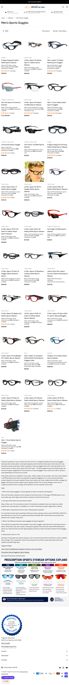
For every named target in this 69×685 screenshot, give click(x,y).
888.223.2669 (5, 643)
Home (3, 18)
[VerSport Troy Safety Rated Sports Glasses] (57, 340)
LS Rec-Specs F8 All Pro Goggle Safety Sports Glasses (32, 189)
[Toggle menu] (2, 7)
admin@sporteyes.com (8, 646)
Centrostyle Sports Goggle (10, 145)
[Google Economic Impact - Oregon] (11, 625)
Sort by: (55, 31)
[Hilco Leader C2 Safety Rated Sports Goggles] (57, 45)
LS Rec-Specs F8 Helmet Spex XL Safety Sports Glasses (33, 62)
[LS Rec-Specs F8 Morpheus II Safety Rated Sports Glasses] (34, 256)
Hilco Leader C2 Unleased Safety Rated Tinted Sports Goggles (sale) (33, 358)
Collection (10, 18)
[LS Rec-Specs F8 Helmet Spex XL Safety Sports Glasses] (34, 45)
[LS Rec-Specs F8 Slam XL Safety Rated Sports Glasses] (11, 382)
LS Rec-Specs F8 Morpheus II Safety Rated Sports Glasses (34, 273)
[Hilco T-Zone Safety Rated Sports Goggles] (57, 87)
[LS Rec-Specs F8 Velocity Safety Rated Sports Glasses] (34, 382)
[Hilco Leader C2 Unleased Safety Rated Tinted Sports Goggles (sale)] (34, 340)
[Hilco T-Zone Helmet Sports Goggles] (11, 425)
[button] (5, 71)
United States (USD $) (10, 667)
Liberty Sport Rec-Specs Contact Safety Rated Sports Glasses (57, 273)
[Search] (63, 7)
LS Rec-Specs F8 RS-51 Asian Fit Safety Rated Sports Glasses (32, 315)
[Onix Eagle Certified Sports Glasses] (57, 214)
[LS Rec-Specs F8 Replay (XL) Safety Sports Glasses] (11, 298)
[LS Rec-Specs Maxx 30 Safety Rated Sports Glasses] (34, 214)
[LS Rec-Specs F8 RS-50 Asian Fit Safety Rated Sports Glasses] (11, 214)
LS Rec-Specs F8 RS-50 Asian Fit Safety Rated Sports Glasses (9, 231)
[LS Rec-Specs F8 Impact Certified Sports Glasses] (34, 87)
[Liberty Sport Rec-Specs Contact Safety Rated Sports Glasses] (57, 256)
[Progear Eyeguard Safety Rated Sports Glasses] (11, 45)
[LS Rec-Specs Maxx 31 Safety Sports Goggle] (11, 171)
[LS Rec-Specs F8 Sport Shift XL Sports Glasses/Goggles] (57, 298)
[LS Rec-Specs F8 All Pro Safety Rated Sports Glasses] (57, 382)
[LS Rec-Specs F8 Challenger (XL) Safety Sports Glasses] (11, 340)
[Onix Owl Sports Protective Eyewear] (11, 87)
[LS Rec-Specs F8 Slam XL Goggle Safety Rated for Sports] (11, 256)
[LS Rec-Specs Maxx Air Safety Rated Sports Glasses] (57, 171)
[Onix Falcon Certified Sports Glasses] (34, 129)
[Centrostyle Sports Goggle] (11, 129)
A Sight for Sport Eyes (13, 672)
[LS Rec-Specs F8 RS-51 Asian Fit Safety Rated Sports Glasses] (34, 298)
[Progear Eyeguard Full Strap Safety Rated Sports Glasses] (57, 129)
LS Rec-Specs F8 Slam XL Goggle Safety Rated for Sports (10, 273)
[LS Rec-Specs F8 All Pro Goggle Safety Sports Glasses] (34, 171)
